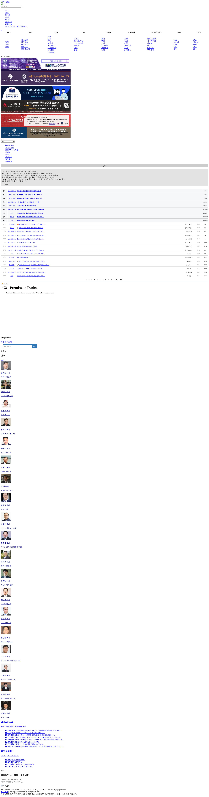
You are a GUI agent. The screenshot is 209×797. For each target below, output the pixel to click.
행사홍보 (8, 159)
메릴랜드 (11, 265)
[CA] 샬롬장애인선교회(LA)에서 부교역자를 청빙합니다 (32, 737)
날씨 (103, 50)
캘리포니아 (12, 194)
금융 (49, 36)
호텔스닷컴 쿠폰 (15, 760)
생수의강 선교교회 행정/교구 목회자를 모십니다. (30, 735)
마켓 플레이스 (7, 751)
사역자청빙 (151, 41)
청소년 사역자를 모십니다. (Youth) (27, 246)
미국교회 (24, 40)
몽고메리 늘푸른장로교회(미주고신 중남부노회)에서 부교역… (33, 730)
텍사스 (12, 228)
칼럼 (126, 41)
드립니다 (150, 48)
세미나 (176, 42)
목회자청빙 (151, 39)
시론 (126, 43)
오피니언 (8, 22)
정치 (7, 42)
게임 (76, 48)
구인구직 (150, 50)
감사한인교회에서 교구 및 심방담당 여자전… (32, 261)
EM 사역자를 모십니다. (24, 257)
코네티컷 (11, 257)
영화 (103, 41)
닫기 (104, 166)
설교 (175, 40)
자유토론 (8, 161)
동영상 (19, 26)
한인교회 (24, 42)
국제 (7, 47)
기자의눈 (127, 50)
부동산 (50, 43)
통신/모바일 (78, 41)
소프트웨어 (78, 43)
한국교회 (24, 44)
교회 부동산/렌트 (11, 150)
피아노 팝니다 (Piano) (19, 764)
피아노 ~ (14, 762)
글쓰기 (5, 283)
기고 (126, 48)
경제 (7, 17)
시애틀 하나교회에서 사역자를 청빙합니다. (29, 268)
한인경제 (51, 45)
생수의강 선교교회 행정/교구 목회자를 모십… (30, 231)
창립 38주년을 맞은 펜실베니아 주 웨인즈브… (30, 250)
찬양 (175, 47)
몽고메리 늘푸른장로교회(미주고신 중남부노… (32, 224)
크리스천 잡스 (10, 26)
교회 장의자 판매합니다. (18, 766)
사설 (126, 39)
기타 (12, 213)
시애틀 (12, 268)
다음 (116, 279)
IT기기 (76, 39)
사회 (7, 44)
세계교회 (24, 47)
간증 (175, 44)
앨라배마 (11, 224)
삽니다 (149, 43)
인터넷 (76, 45)
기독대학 (8, 24)
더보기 (24, 26)
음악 (103, 39)
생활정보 (104, 48)
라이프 (7, 19)
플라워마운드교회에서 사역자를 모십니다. (31, 228)
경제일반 (51, 52)
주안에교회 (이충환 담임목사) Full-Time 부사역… (31, 272)
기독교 (7, 15)
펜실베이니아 (12, 250)
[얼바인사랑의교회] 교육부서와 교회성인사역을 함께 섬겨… (34, 739)
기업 (49, 41)
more (2, 360)
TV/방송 (104, 45)
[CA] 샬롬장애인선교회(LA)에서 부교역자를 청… (31, 235)
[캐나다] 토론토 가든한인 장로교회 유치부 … (32, 254)
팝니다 (149, 45)
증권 (49, 39)
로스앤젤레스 (12, 191)
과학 (76, 50)
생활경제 (51, 50)
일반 (175, 49)
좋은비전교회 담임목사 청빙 (27, 242)
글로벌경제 (52, 48)
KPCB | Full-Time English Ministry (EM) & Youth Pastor (34, 265)
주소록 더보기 (6, 342)
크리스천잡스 (7, 722)
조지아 (12, 217)
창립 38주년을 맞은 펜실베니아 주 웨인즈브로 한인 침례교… (34, 746)
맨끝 (121, 279)
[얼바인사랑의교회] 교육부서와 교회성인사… (30, 239)
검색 (34, 346)
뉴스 (7, 13)
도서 (103, 43)
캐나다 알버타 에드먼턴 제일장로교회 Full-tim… (31, 276)
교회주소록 (25, 49)
